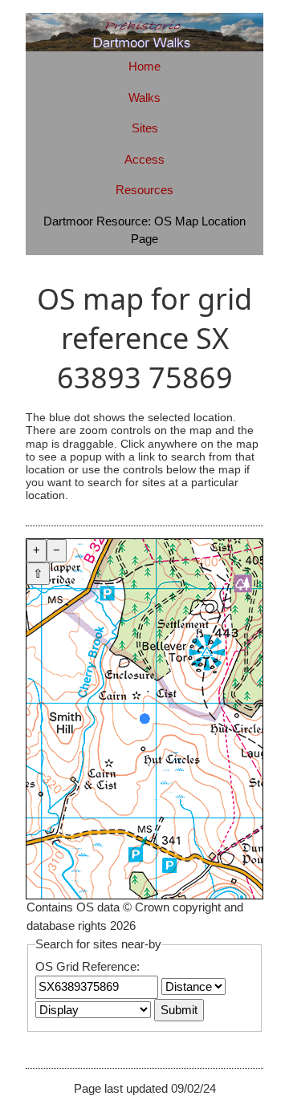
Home (144, 66)
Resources (144, 190)
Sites (145, 128)
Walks (144, 97)
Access (144, 159)
